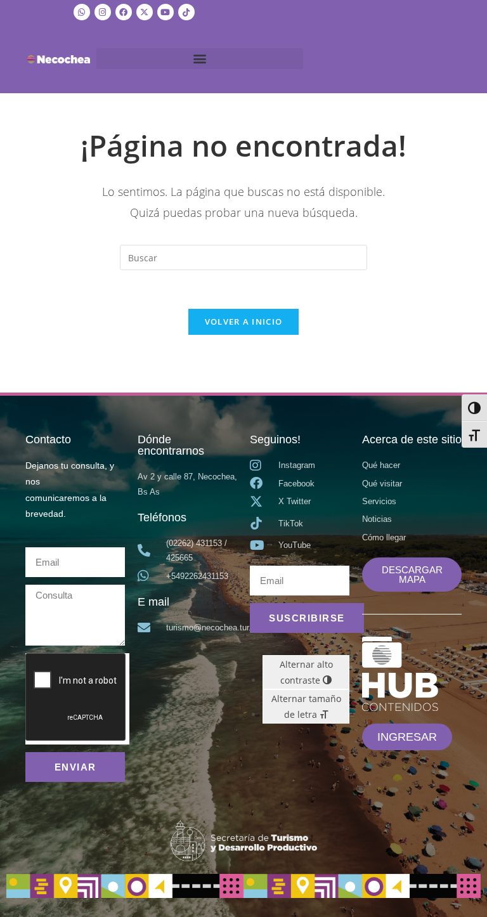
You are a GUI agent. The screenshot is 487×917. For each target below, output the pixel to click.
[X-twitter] (144, 12)
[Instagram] (102, 12)
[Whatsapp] (82, 12)
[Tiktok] (186, 12)
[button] (199, 58)
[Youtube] (165, 12)
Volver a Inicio (244, 321)
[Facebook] (123, 12)
